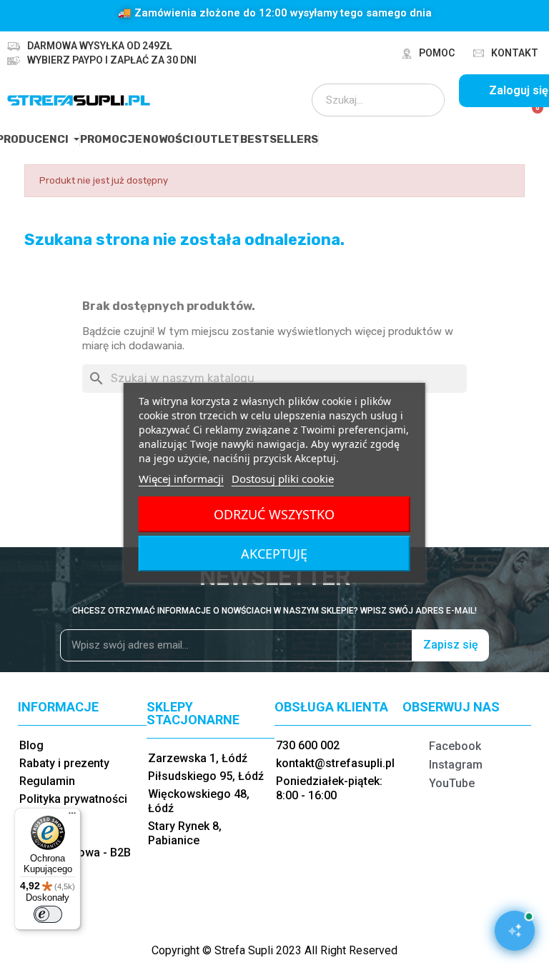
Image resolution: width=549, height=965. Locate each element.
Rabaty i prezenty (64, 763)
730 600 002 (308, 745)
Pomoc (437, 53)
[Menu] (72, 816)
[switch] (48, 914)
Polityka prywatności (73, 799)
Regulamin (47, 781)
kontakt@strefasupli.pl (335, 763)
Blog (31, 745)
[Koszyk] (531, 115)
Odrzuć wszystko (274, 514)
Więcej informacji (181, 478)
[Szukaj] (424, 100)
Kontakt (514, 53)
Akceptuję (274, 553)
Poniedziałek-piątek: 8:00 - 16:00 (329, 788)
